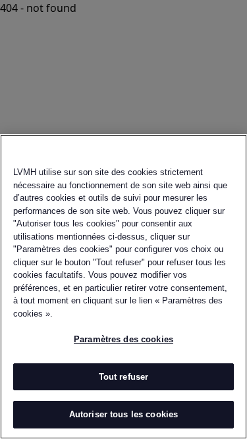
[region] (123, 286)
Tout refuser (124, 377)
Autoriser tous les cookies (123, 414)
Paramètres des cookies (123, 339)
